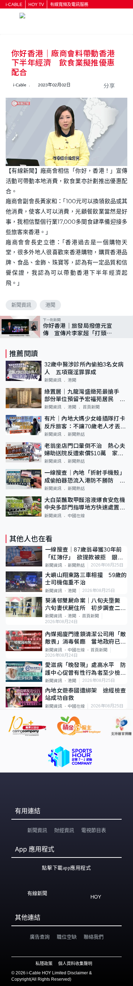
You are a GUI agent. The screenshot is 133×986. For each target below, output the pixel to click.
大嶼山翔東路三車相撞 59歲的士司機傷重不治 (86, 579)
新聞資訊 (21, 305)
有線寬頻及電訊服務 (69, 4)
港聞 (50, 305)
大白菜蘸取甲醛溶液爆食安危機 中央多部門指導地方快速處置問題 (86, 504)
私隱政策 (43, 963)
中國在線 (76, 515)
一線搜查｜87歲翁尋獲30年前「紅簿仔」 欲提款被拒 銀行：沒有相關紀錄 (83, 554)
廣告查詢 (40, 937)
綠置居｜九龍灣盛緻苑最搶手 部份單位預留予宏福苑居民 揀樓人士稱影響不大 (85, 396)
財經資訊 (64, 830)
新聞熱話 (76, 434)
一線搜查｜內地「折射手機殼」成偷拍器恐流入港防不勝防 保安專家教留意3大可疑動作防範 (84, 477)
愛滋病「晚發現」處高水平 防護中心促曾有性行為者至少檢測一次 (85, 669)
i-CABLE (14, 4)
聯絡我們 (94, 937)
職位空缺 (67, 937)
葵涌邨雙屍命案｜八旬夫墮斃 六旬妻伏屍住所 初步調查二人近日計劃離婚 (85, 605)
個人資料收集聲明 (75, 963)
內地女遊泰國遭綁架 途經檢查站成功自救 (85, 694)
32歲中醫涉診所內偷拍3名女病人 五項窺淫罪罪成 (84, 368)
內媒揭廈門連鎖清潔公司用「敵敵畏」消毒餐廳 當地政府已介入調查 (85, 638)
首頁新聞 (91, 407)
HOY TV (36, 4)
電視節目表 (93, 830)
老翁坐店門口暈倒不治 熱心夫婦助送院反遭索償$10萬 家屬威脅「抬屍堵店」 (84, 450)
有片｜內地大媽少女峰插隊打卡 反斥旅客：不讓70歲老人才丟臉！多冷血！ (86, 423)
